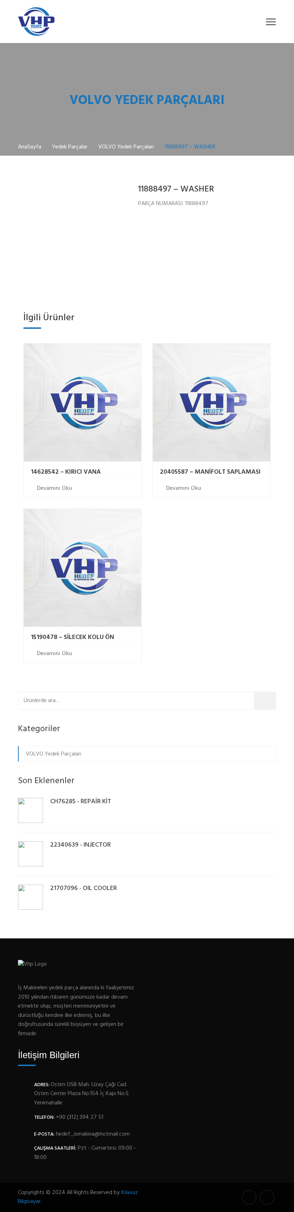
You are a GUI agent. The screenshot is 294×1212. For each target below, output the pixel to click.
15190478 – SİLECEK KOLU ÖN (72, 637)
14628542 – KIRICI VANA (66, 472)
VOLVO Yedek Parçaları (53, 754)
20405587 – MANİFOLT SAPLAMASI (210, 472)
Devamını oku (54, 488)
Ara (267, 700)
